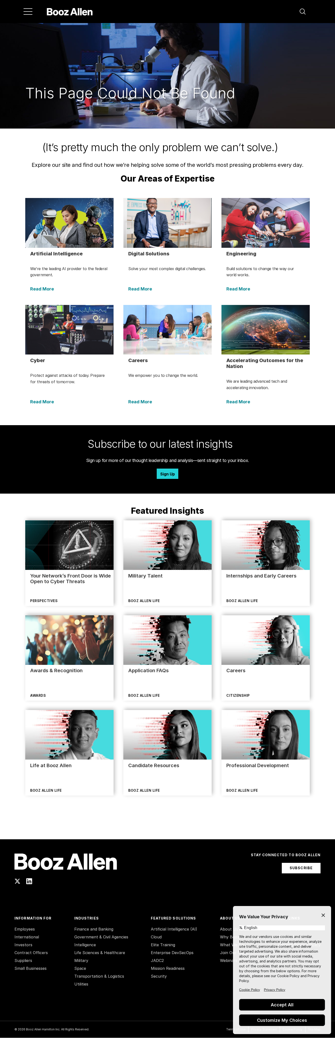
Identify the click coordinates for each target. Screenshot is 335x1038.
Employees (24, 929)
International (26, 936)
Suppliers (23, 960)
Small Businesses (30, 968)
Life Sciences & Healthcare (99, 952)
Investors (23, 944)
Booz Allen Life (144, 601)
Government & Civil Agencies (101, 936)
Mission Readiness (168, 968)
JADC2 (157, 960)
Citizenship (238, 695)
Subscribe (301, 868)
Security (159, 976)
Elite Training (163, 944)
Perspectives (44, 601)
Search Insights (167, 827)
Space (80, 968)
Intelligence (85, 944)
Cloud (156, 936)
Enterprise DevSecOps (172, 952)
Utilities (81, 984)
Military (81, 960)
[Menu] (28, 11)
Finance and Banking (93, 929)
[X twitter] (17, 881)
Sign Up (167, 474)
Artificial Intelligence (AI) (174, 929)
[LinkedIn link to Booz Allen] (29, 881)
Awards (38, 695)
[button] (303, 11)
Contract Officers (31, 952)
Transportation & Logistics (99, 976)
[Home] (70, 11)
